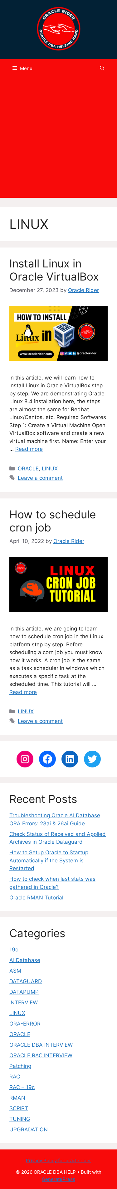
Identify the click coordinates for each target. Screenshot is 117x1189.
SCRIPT (18, 1108)
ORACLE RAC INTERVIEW (40, 1055)
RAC (14, 1076)
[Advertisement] (58, 139)
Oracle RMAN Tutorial (36, 897)
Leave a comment (40, 478)
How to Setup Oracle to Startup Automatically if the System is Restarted (48, 860)
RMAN (17, 1098)
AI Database (24, 960)
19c (13, 949)
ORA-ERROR (25, 1024)
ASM (15, 971)
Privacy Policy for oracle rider (58, 1160)
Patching (20, 1066)
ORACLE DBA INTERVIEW (41, 1045)
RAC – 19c (22, 1087)
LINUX (50, 468)
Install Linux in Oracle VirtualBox (54, 270)
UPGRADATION (28, 1129)
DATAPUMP (24, 992)
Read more (29, 449)
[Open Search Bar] (102, 68)
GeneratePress (58, 1179)
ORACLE (28, 468)
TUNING (19, 1119)
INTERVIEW (23, 1002)
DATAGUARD (25, 981)
